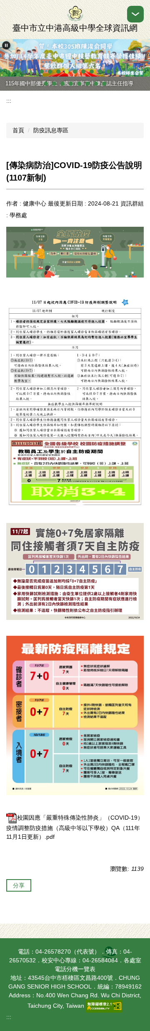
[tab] (42, 71)
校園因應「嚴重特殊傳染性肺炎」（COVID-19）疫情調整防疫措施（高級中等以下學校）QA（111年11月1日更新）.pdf (74, 827)
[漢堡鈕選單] (135, 14)
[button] (6, 45)
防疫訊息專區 (50, 130)
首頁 (18, 130)
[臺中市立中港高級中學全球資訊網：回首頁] (75, 13)
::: (8, 100)
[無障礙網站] (104, 1005)
